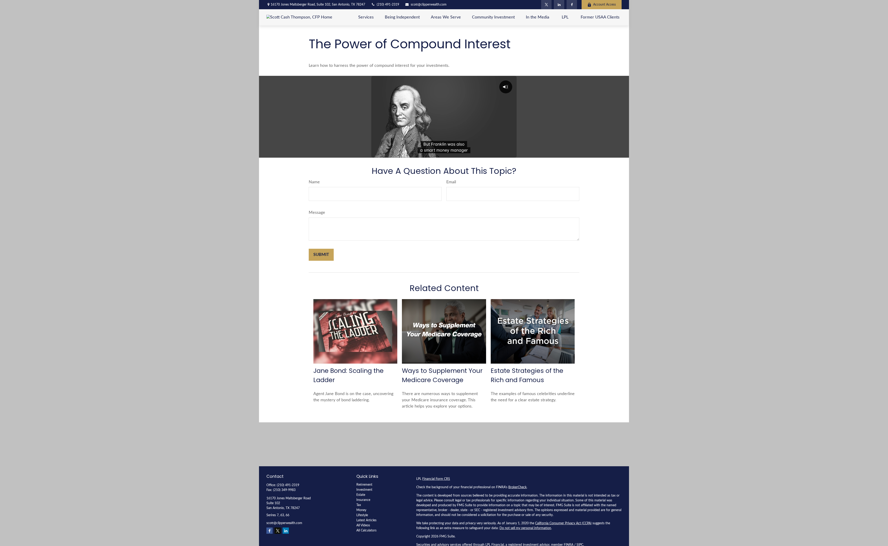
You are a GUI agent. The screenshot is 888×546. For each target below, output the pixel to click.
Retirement (364, 484)
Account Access (604, 4)
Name (314, 182)
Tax (358, 505)
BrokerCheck (517, 487)
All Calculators (366, 530)
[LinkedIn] (559, 4)
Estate (360, 495)
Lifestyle (362, 515)
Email (451, 182)
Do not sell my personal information (525, 528)
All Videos (363, 525)
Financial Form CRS (436, 479)
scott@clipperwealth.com (429, 4)
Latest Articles (366, 520)
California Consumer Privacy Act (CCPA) (563, 523)
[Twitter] (546, 4)
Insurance (363, 500)
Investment (364, 489)
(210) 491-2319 (388, 4)
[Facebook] (572, 4)
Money (361, 510)
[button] (366, 17)
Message (317, 213)
